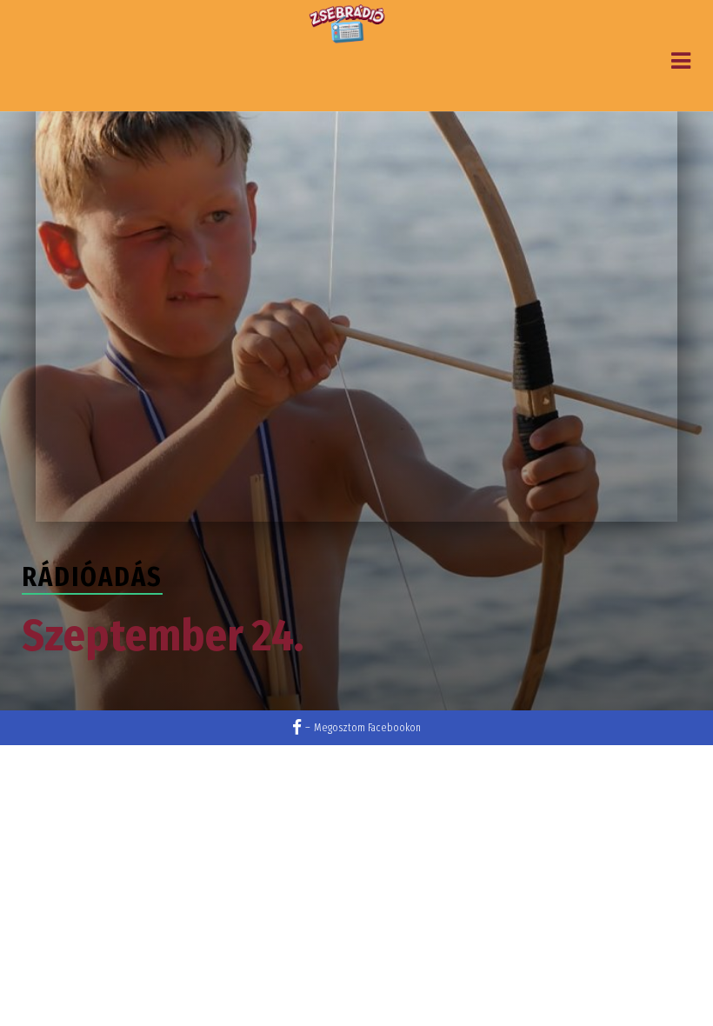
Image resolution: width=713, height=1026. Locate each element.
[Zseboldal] (348, 24)
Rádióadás (92, 577)
